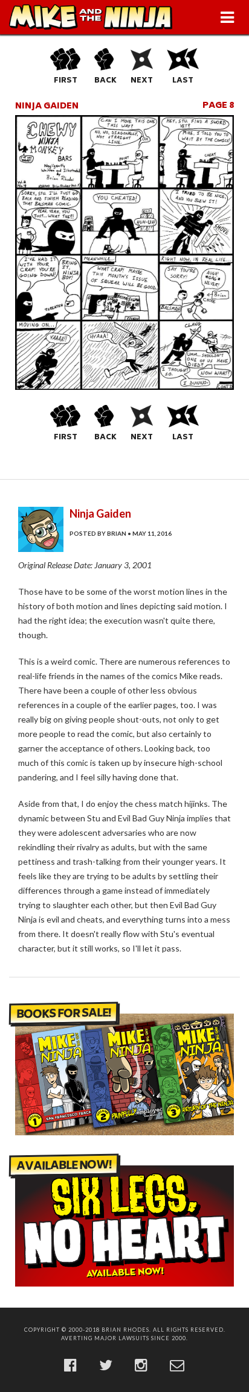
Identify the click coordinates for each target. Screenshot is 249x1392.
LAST (182, 81)
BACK (105, 81)
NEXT (142, 81)
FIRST (65, 81)
